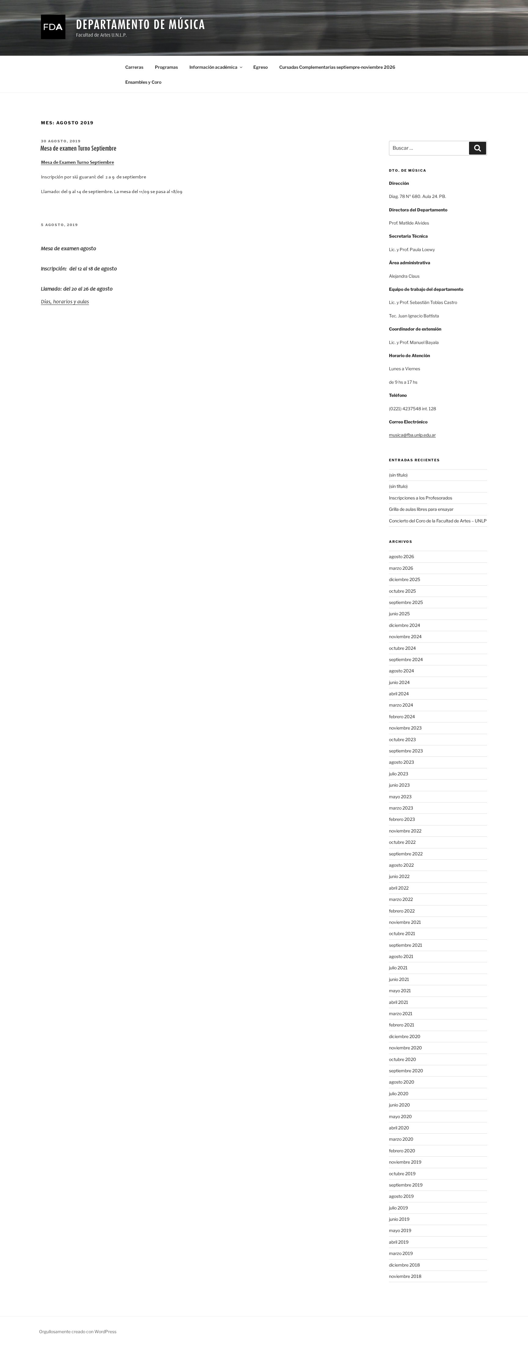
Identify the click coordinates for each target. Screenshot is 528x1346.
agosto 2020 (401, 1081)
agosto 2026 (401, 556)
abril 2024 (399, 693)
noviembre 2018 (405, 1276)
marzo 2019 (401, 1253)
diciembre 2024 (404, 625)
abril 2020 (399, 1127)
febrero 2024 (402, 716)
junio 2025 (399, 613)
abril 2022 (399, 888)
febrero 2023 (402, 819)
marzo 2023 (401, 807)
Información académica (213, 67)
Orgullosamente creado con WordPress (77, 1331)
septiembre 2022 (406, 853)
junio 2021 (399, 979)
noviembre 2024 (405, 636)
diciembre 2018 (404, 1264)
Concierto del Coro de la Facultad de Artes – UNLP (438, 520)
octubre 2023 (402, 739)
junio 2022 (399, 876)
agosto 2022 (401, 865)
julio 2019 (398, 1207)
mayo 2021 (400, 990)
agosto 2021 (401, 956)
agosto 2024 (401, 670)
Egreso (260, 67)
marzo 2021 (401, 1013)
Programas (166, 67)
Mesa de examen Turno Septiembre (78, 148)
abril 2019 (399, 1242)
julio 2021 (398, 967)
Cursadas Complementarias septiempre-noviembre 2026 (337, 67)
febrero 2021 (401, 1024)
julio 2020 (399, 1093)
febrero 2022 (402, 910)
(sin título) (398, 474)
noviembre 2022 (405, 830)
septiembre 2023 (406, 750)
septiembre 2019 (406, 1184)
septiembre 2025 (406, 602)
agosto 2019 (401, 1196)
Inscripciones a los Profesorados (420, 497)
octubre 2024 (402, 648)
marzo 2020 (401, 1139)
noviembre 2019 (405, 1162)
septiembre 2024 (406, 659)
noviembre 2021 (405, 922)
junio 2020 (399, 1104)
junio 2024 (399, 682)
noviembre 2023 (405, 727)
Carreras (134, 67)
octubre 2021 (402, 933)
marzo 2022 (401, 899)
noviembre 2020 (405, 1047)
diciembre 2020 (404, 1036)
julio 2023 (398, 773)
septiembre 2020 (406, 1070)
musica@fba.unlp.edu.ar (412, 434)
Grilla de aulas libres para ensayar (421, 509)
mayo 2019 (400, 1230)
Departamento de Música (140, 24)
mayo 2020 (400, 1116)
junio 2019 (399, 1219)
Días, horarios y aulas (65, 302)
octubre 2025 (402, 591)
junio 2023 (399, 785)
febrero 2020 (402, 1150)
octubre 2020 (402, 1059)
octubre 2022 (402, 842)
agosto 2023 (401, 762)
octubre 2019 (402, 1173)
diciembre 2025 (404, 579)
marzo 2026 (401, 568)
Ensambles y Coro (143, 82)
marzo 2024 (401, 705)
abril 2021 (398, 1002)
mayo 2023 (400, 796)
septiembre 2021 (405, 945)
